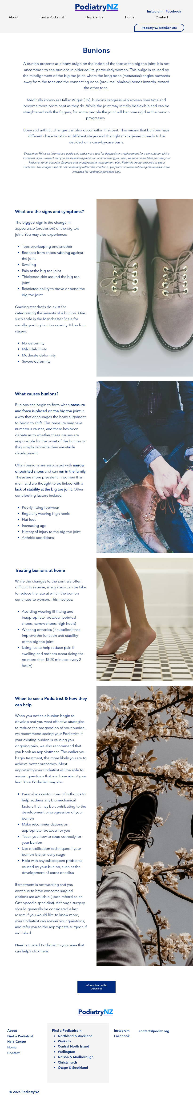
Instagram (154, 11)
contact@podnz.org (154, 1031)
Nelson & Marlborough (75, 1057)
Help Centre (16, 1041)
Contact (13, 1053)
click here (40, 951)
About (12, 1030)
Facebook (173, 11)
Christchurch (67, 1062)
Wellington (66, 1052)
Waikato (64, 1041)
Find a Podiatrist (20, 1036)
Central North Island (73, 1046)
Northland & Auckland (75, 1036)
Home (11, 1047)
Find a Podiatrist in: (67, 1030)
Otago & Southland (73, 1067)
